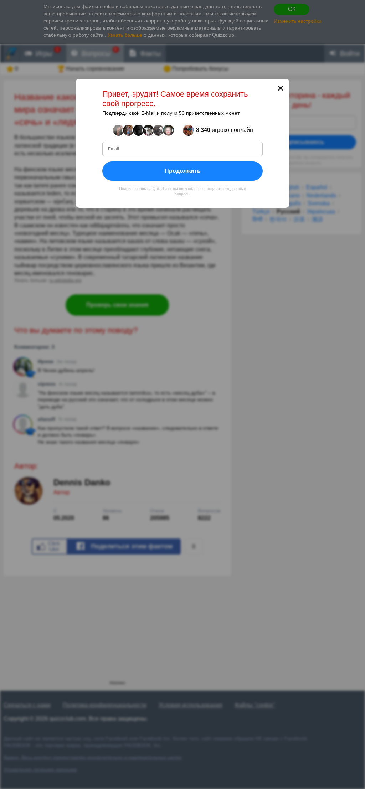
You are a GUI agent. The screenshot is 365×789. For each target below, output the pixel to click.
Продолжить (183, 171)
